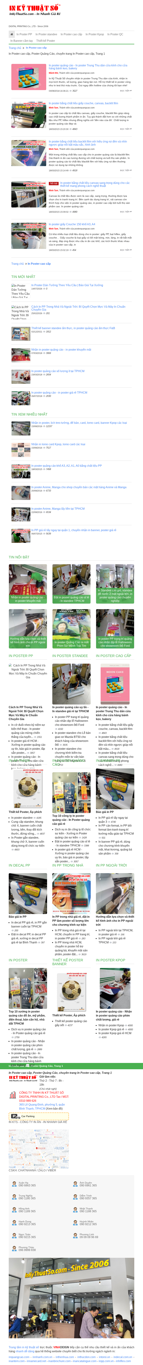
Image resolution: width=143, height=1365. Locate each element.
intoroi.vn (104, 1357)
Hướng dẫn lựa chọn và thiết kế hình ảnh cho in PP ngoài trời (28, 642)
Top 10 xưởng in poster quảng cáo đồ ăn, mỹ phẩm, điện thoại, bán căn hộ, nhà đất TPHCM (27, 1017)
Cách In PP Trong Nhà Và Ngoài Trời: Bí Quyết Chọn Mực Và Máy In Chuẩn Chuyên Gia (26, 713)
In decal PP (19, 865)
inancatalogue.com (84, 1361)
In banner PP (108, 760)
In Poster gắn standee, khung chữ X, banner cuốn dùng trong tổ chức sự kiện (27, 841)
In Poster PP (24, 34)
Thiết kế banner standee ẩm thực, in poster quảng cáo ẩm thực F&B (73, 328)
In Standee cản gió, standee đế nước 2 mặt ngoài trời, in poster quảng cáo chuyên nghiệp (115, 595)
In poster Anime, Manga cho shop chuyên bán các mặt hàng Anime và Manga (78, 487)
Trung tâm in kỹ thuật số (24, 1347)
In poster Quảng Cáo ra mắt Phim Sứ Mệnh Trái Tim (72, 644)
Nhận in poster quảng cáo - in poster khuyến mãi (61, 349)
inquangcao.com (19, 1357)
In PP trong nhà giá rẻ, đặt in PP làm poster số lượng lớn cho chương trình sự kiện (71, 920)
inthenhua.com (65, 1357)
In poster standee (22, 817)
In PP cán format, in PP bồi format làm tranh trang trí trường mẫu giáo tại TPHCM (116, 829)
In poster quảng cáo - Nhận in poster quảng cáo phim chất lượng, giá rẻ (28, 1045)
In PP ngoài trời (111, 865)
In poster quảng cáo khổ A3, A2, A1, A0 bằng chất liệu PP (66, 465)
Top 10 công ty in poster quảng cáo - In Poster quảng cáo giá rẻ (71, 819)
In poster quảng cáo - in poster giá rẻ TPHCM (59, 392)
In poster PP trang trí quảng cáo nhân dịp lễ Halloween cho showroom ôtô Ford (115, 642)
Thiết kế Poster (45, 40)
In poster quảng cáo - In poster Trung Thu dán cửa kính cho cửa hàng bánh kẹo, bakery (113, 713)
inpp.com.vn (106, 1361)
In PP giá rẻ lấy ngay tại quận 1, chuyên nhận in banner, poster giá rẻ (73, 530)
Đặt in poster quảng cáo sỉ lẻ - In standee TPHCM (71, 599)
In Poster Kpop (95, 34)
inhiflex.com (123, 1361)
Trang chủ (15, 47)
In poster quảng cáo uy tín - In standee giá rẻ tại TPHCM (70, 709)
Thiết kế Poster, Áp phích (25, 811)
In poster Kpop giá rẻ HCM (115, 1033)
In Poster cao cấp (71, 34)
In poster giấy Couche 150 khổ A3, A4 (72, 224)
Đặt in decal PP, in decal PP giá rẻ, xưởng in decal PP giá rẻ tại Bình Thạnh (28, 938)
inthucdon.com (86, 1357)
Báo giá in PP (105, 811)
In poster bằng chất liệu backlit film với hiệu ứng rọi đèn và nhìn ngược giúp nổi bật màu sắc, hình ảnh (88, 143)
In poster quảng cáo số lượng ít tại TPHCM (57, 371)
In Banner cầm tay (21, 40)
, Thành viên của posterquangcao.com (71, 73)
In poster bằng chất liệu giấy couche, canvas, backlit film (83, 103)
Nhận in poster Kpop (112, 1025)
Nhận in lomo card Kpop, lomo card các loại (58, 444)
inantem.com (17, 1361)
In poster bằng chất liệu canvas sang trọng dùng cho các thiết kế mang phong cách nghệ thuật (95, 184)
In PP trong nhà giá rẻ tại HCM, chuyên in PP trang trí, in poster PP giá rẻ (72, 934)
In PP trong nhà (67, 865)
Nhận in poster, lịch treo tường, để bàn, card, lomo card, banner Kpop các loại (79, 422)
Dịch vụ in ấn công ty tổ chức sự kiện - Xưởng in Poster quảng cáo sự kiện (73, 833)
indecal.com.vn (123, 1357)
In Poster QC (115, 34)
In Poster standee (46, 34)
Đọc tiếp (125, 91)
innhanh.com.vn (42, 1357)
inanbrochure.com (59, 1361)
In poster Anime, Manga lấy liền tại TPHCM (58, 508)
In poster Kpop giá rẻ (112, 1029)
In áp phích (19, 760)
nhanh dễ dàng (25, 1351)
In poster (18, 960)
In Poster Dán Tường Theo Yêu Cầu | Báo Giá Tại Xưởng (67, 285)
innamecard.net (36, 1361)
